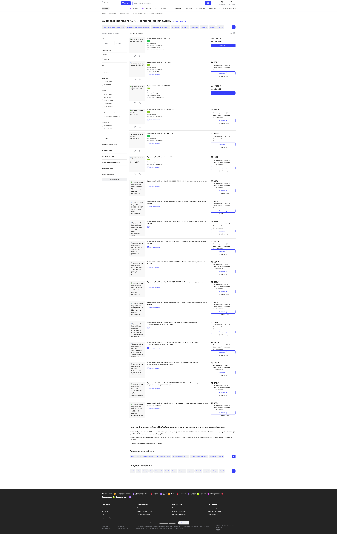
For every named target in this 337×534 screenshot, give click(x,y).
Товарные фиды (213, 514)
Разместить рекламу (179, 511)
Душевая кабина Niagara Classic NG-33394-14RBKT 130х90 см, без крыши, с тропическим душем (177, 182)
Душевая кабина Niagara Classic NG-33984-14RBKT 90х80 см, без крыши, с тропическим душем (176, 222)
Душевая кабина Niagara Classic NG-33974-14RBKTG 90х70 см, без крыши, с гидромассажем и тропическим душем (172, 363)
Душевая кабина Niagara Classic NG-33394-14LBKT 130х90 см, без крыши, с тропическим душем (177, 303)
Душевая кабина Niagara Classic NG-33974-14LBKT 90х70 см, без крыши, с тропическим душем (176, 283)
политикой (172, 523)
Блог (103, 514)
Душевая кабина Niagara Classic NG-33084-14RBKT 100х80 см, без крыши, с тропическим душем (177, 263)
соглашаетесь (164, 523)
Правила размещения (179, 514)
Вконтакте (105, 518)
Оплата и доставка (143, 508)
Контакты (105, 511)
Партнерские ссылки (214, 511)
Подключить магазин (179, 508)
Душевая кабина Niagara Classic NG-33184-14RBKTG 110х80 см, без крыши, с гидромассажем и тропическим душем (172, 343)
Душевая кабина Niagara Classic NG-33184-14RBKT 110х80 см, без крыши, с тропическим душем (176, 202)
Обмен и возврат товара (144, 511)
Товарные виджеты (214, 508)
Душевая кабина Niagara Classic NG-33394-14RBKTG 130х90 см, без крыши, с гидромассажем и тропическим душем (173, 323)
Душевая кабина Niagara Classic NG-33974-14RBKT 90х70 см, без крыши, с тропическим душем (176, 242)
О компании (105, 508)
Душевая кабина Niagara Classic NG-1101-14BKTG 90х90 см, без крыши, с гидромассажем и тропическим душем (177, 404)
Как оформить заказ (143, 514)
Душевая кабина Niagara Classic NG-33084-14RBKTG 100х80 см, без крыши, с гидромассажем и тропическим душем (173, 384)
